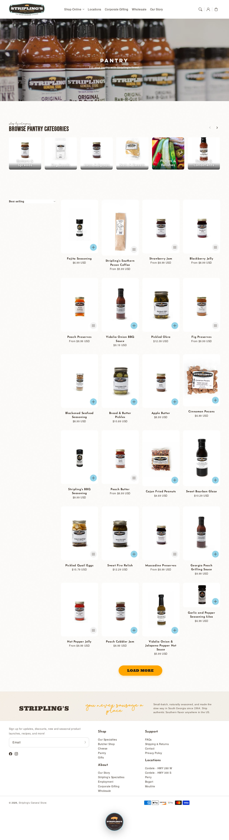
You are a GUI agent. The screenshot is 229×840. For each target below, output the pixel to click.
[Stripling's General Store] (114, 822)
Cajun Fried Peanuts (161, 491)
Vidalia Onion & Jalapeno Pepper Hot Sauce (160, 645)
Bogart (149, 781)
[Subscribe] (85, 742)
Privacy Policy (153, 753)
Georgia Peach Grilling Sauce (201, 567)
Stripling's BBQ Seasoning (79, 491)
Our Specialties (107, 739)
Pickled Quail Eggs (79, 565)
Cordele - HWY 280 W (158, 768)
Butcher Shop (106, 744)
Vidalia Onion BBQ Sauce (120, 339)
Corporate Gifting (108, 786)
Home (108, 52)
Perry (148, 777)
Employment (105, 781)
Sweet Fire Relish (120, 565)
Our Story (104, 772)
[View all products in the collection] (25, 153)
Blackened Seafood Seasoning (79, 415)
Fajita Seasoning (79, 258)
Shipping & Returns (157, 744)
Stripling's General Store (33, 802)
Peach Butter (120, 489)
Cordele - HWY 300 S (158, 772)
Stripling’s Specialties (111, 777)
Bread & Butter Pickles (120, 415)
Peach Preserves (79, 337)
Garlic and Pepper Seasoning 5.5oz (201, 614)
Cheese (103, 748)
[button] (200, 9)
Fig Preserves (201, 337)
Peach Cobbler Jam (120, 641)
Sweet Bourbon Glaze (201, 491)
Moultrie (150, 786)
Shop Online (72, 9)
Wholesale (104, 791)
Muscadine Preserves (160, 565)
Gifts (101, 757)
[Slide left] (210, 128)
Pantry (120, 52)
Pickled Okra (160, 337)
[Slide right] (217, 128)
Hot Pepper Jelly (79, 641)
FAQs (148, 739)
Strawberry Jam (160, 258)
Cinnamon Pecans (201, 411)
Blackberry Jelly (201, 258)
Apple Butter (161, 413)
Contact (150, 748)
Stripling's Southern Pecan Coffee (120, 263)
